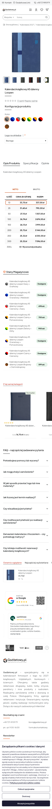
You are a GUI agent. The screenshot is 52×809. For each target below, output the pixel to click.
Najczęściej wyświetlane (36, 562)
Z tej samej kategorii (13, 384)
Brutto (36, 189)
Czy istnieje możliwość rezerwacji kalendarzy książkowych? (20, 549)
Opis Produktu (11, 163)
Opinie (45, 163)
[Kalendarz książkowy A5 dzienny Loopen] (10, 575)
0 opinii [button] (20, 100)
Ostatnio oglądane (12, 562)
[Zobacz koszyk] (47, 9)
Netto (15, 189)
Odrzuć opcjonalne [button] (26, 789)
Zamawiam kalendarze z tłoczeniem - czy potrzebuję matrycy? (24, 535)
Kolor (7, 114)
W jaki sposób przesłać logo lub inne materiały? (21, 484)
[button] (45, 80)
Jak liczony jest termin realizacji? (19, 497)
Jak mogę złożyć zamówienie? (18, 471)
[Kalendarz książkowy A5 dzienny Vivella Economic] (20, 406)
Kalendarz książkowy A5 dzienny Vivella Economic (20, 425)
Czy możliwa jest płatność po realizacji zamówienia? (22, 521)
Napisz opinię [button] (31, 100)
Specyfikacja (30, 163)
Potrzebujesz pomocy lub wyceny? (21, 460)
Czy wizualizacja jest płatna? (17, 508)
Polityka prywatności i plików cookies (25, 783)
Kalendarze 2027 (27, 25)
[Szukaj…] (46, 17)
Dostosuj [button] (26, 796)
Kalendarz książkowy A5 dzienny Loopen (28, 571)
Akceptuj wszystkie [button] (26, 803)
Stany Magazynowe (17, 271)
